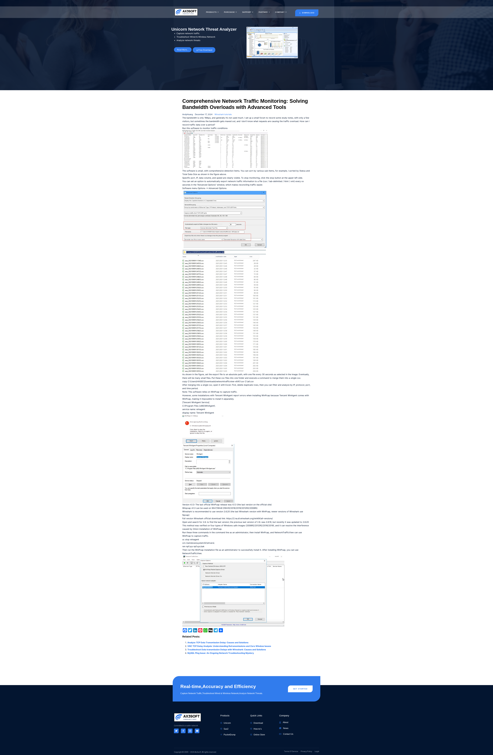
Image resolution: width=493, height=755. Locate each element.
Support (246, 12)
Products (211, 12)
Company (280, 12)
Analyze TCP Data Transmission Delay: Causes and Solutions (217, 642)
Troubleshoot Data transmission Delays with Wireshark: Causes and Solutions (226, 649)
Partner (263, 12)
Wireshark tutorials (223, 114)
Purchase (229, 12)
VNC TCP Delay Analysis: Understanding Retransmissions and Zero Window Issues (229, 646)
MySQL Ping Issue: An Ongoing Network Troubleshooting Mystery (220, 653)
